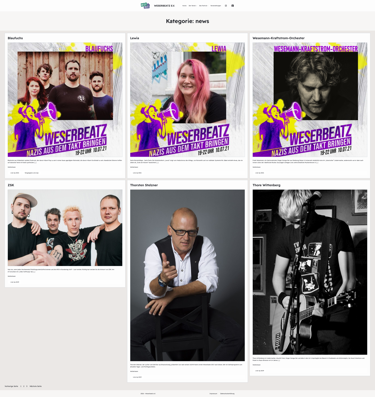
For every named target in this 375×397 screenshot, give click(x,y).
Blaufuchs (15, 38)
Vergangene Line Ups (32, 173)
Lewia (134, 38)
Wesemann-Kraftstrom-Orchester (279, 38)
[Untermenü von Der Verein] (196, 5)
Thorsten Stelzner (144, 185)
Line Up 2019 (15, 282)
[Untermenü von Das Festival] (207, 5)
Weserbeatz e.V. (164, 5)
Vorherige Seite (11, 386)
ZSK (11, 185)
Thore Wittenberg (266, 185)
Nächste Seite (36, 386)
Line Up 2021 (15, 173)
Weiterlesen (12, 167)
